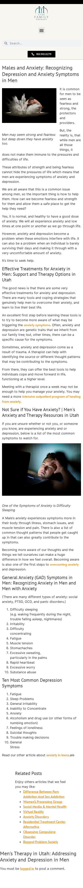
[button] (41, 30)
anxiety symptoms (37, 325)
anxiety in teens (57, 755)
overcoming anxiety (64, 564)
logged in (27, 868)
